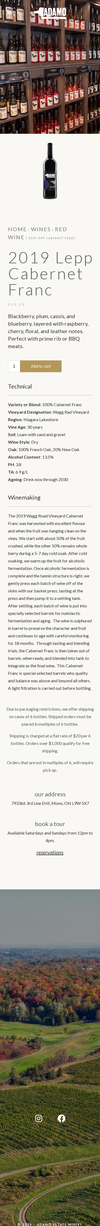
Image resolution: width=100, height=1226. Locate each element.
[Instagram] (38, 1118)
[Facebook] (61, 1118)
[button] (9, 12)
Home (17, 229)
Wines (41, 229)
